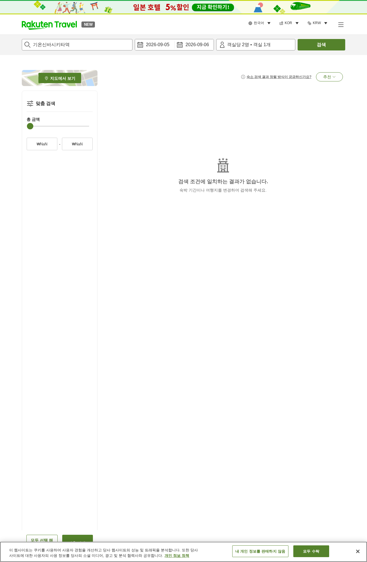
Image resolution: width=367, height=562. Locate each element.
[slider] (30, 126)
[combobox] (77, 44)
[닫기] (358, 551)
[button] (49, 24)
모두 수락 (311, 551)
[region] (183, 552)
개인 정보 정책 (177, 556)
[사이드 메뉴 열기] (340, 24)
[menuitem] (260, 23)
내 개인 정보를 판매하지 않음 (260, 551)
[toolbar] (174, 44)
